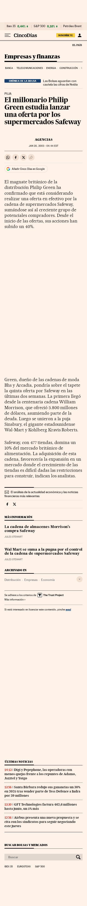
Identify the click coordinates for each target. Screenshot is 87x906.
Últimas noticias (19, 761)
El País (77, 45)
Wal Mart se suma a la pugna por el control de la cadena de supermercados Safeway (43, 552)
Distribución (12, 580)
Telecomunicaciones (30, 68)
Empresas (30, 580)
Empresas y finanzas (32, 57)
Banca (9, 68)
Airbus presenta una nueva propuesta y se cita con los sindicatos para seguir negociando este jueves (41, 822)
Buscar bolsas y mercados (26, 845)
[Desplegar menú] (7, 35)
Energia (51, 68)
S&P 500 (39, 26)
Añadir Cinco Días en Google (28, 168)
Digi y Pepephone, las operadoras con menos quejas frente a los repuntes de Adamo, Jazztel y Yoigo (40, 774)
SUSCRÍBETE (65, 35)
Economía (48, 580)
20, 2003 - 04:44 (43, 145)
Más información (14, 599)
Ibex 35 (11, 26)
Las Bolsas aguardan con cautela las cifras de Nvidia (60, 82)
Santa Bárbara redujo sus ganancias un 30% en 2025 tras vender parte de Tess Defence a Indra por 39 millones (42, 791)
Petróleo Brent (72, 26)
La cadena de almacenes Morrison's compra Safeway (37, 529)
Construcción (69, 68)
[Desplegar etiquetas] (80, 579)
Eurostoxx (24, 866)
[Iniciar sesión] (80, 35)
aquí (68, 609)
